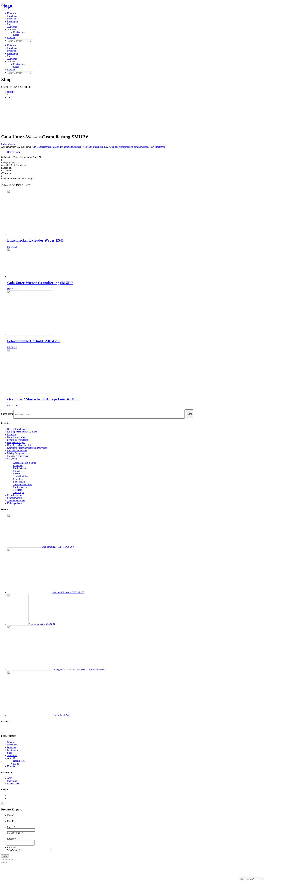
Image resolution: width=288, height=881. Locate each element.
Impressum (12, 781)
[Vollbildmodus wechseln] (8, 859)
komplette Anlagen (72, 147)
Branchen (11, 18)
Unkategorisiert (14, 503)
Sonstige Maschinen (22, 484)
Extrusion (11, 434)
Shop (9, 24)
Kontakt (11, 37)
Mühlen (17, 471)
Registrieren (19, 32)
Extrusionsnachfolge (17, 437)
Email (10, 821)
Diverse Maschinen (16, 429)
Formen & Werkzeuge (17, 439)
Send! (5, 856)
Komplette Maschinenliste (95, 147)
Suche (189, 414)
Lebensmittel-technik (17, 450)
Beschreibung (13, 152)
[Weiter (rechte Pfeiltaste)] (5, 862)
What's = (15, 850)
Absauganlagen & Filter (24, 463)
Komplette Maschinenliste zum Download (128, 147)
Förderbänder (19, 468)
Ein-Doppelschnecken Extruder (47, 147)
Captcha (11, 847)
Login (16, 35)
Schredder (18, 479)
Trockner (17, 489)
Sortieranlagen (20, 487)
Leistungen (12, 21)
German (17, 41)
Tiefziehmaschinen (16, 500)
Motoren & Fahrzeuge (17, 456)
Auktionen (12, 26)
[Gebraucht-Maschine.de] (6, 6)
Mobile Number (15, 833)
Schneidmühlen (20, 476)
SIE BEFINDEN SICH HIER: (16, 87)
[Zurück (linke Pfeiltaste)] (2, 862)
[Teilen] (5, 859)
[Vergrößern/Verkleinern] (11, 859)
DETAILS (12, 246)
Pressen (16, 473)
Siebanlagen (19, 481)
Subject (11, 827)
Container (17, 465)
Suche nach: (7, 413)
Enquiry (11, 838)
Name (10, 815)
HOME (10, 92)
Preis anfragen (8, 144)
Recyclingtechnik (158, 147)
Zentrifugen (18, 492)
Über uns (11, 13)
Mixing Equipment (16, 453)
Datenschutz (13, 783)
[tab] (147, 152)
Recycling (12, 458)
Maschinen (12, 16)
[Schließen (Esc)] (2, 859)
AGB (9, 778)
